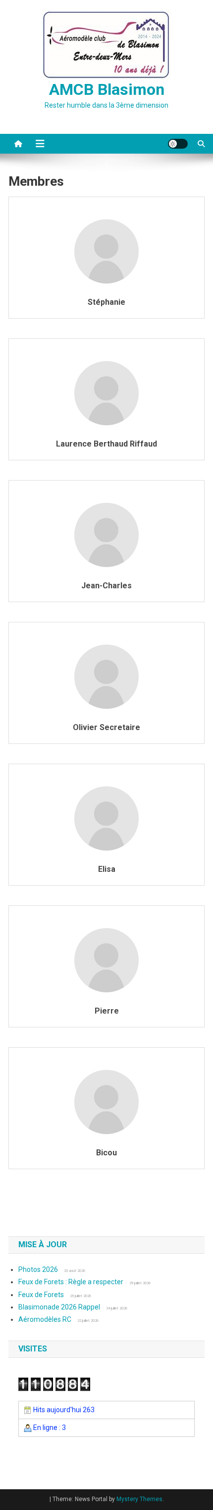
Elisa (106, 869)
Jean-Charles (106, 585)
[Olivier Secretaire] (106, 676)
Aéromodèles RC (44, 1319)
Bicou (106, 1152)
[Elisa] (106, 818)
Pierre (107, 1011)
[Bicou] (106, 1101)
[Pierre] (106, 959)
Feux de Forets (41, 1295)
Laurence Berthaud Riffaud (106, 444)
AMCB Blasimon (106, 89)
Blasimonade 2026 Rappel (59, 1307)
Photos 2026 (38, 1269)
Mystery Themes (139, 1499)
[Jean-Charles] (106, 534)
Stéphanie (106, 302)
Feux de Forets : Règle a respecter (70, 1282)
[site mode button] (178, 144)
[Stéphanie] (106, 250)
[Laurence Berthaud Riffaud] (106, 392)
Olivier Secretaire (106, 727)
